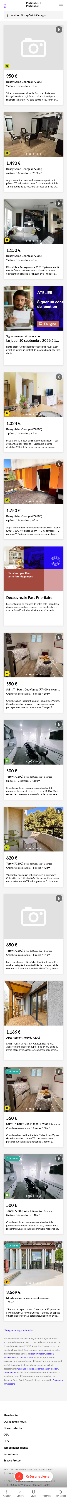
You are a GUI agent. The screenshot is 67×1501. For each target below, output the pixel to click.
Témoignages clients (16, 1447)
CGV (6, 1441)
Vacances (47, 1495)
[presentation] (7, 135)
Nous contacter (13, 1428)
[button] (26, 153)
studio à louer (10, 1372)
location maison (37, 1353)
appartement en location (46, 1368)
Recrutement (12, 1454)
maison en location (25, 1368)
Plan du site (11, 1415)
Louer (33, 1495)
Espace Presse (12, 1460)
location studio (26, 1357)
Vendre (20, 1495)
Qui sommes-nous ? (15, 1421)
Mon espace (60, 1495)
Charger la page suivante (18, 1330)
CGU (6, 1434)
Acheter (7, 1495)
